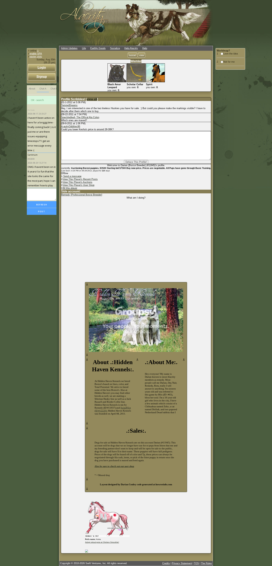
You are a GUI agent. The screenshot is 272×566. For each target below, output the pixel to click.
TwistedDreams (69, 105)
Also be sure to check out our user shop (114, 466)
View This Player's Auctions (77, 182)
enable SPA (35, 53)
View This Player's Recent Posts (80, 179)
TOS (196, 563)
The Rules (206, 563)
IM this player (70, 188)
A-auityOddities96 (70, 126)
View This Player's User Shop (78, 185)
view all (92, 99)
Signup (41, 76)
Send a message (72, 176)
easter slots (35, 56)
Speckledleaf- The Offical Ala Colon (80, 117)
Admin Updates (69, 48)
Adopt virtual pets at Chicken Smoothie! (102, 542)
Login (42, 67)
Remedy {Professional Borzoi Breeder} (81, 194)
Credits (166, 563)
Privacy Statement (182, 563)
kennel (132, 55)
